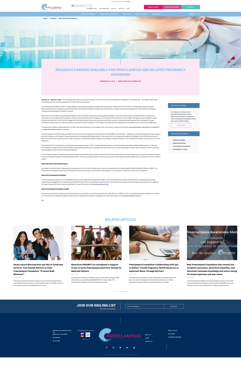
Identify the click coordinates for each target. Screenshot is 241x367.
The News (53, 18)
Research (127, 14)
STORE (127, 8)
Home (45, 18)
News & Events (141, 14)
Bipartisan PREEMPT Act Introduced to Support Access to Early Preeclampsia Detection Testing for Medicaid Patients (96, 267)
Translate (89, 8)
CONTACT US (121, 8)
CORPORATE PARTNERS (174, 337)
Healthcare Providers (109, 14)
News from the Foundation (68, 18)
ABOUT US (113, 8)
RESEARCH (191, 7)
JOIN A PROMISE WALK (104, 8)
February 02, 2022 (107, 81)
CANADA (95, 8)
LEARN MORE (181, 125)
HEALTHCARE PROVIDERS (172, 7)
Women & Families (88, 14)
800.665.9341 (56, 337)
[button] (116, 291)
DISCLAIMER (171, 334)
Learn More (127, 1)
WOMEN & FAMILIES (153, 7)
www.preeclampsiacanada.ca (53, 129)
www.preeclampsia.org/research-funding (142, 127)
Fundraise (156, 14)
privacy (113, 309)
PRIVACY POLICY (172, 330)
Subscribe (173, 306)
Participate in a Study (180, 149)
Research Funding (179, 140)
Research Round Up (179, 143)
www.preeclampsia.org (100, 184)
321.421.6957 (56, 341)
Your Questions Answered (181, 146)
